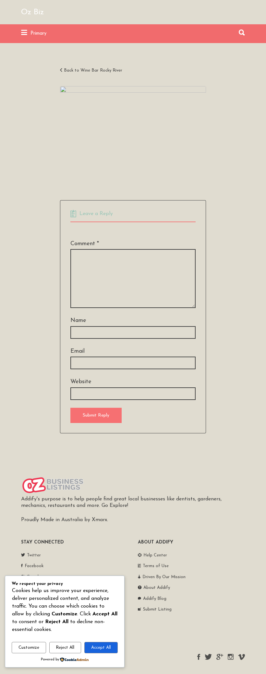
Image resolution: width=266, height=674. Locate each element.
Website (80, 382)
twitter (208, 657)
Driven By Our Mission (164, 577)
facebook (198, 657)
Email (77, 351)
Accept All (101, 647)
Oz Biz (32, 12)
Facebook (34, 566)
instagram (231, 657)
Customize (28, 647)
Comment (84, 244)
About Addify (156, 588)
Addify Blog (154, 599)
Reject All (65, 647)
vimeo (241, 657)
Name (78, 321)
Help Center (155, 555)
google (219, 657)
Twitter (34, 555)
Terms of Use (156, 566)
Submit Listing (157, 609)
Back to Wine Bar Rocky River (93, 70)
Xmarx (99, 519)
